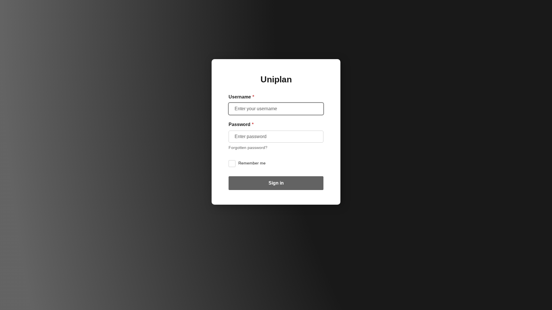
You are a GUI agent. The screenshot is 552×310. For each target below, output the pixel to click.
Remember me (252, 163)
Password (241, 124)
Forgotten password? (248, 148)
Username (241, 96)
